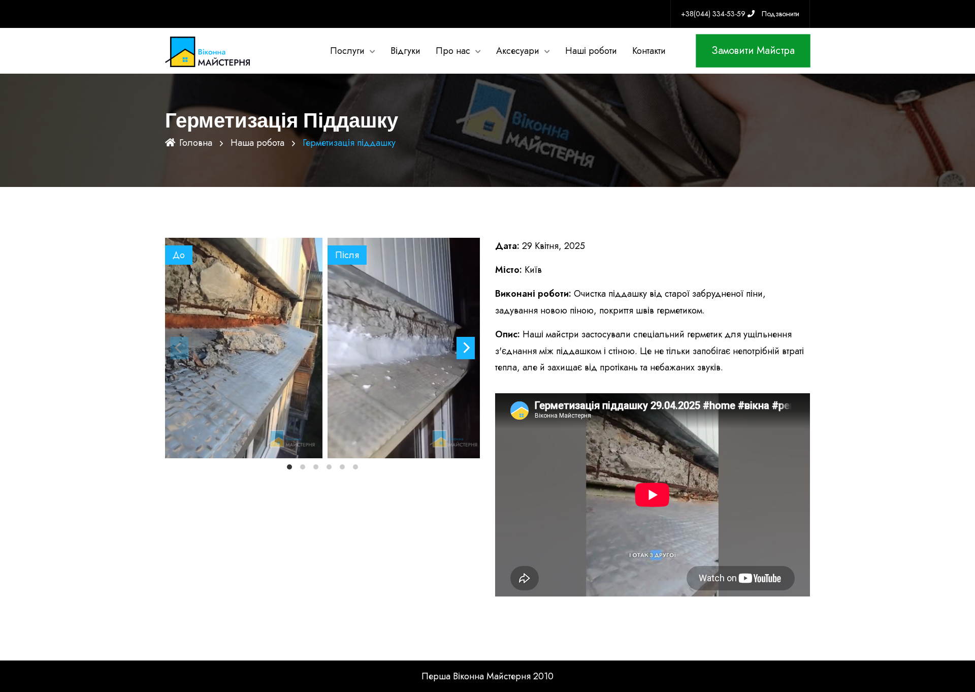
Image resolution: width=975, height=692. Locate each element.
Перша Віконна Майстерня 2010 (487, 676)
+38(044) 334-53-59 (714, 14)
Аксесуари (517, 50)
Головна (195, 142)
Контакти (649, 50)
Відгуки (405, 50)
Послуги (347, 50)
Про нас (453, 50)
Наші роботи (591, 50)
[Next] (466, 348)
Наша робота (257, 142)
